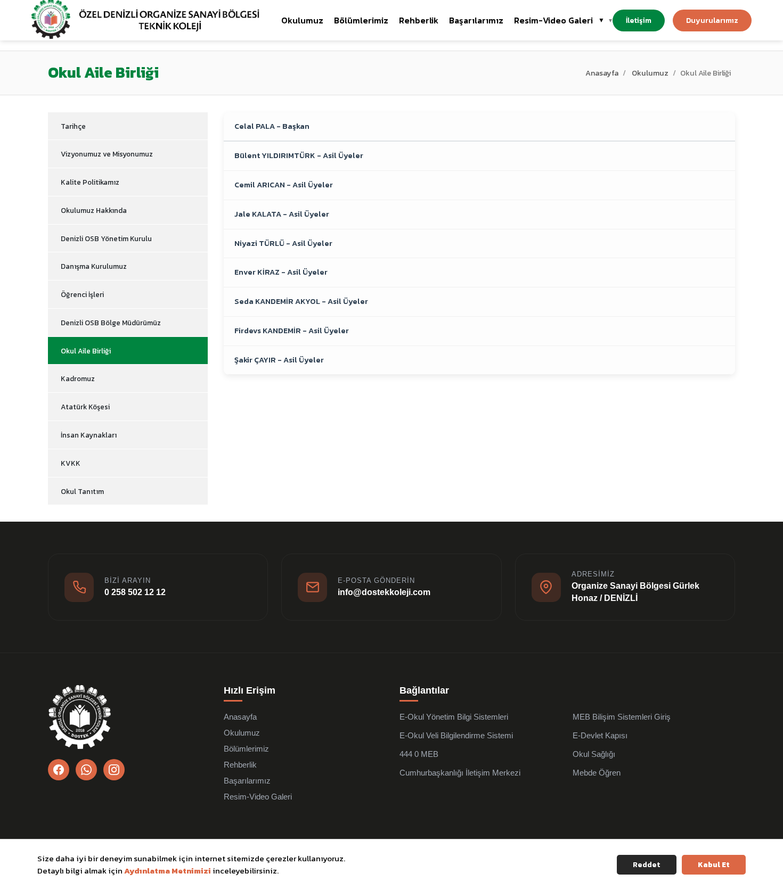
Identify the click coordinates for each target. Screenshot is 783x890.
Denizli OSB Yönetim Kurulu (106, 238)
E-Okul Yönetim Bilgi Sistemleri (453, 716)
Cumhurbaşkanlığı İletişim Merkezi (459, 772)
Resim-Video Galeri (258, 796)
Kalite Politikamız (90, 182)
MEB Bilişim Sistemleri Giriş (622, 716)
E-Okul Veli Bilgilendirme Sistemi (456, 735)
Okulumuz (302, 20)
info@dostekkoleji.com (384, 592)
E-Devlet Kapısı (600, 735)
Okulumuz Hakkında (94, 210)
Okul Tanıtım (82, 491)
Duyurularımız (712, 20)
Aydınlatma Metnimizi (167, 870)
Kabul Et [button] (714, 864)
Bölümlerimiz (361, 20)
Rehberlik (418, 20)
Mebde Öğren (597, 772)
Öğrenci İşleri (82, 294)
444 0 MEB (418, 754)
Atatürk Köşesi (85, 406)
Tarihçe (73, 126)
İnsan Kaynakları (89, 435)
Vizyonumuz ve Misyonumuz (107, 154)
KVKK (70, 463)
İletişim (638, 20)
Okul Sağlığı (594, 754)
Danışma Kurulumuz (94, 266)
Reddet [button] (646, 864)
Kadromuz (78, 378)
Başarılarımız (476, 20)
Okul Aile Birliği (86, 350)
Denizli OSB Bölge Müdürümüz (111, 322)
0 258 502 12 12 (135, 592)
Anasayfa (601, 73)
